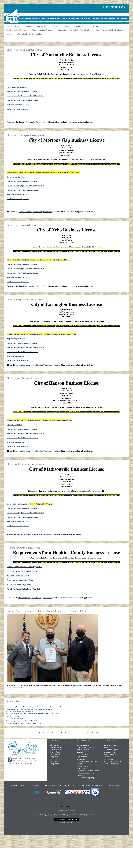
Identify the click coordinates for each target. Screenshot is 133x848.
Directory (55, 26)
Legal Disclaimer (82, 757)
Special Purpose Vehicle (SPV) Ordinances (111, 30)
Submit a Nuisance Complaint (17, 30)
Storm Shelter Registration (112, 761)
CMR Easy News (65, 822)
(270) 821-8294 (112, 7)
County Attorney (55, 754)
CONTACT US (23, 785)
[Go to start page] (39, 733)
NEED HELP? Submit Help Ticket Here (66, 819)
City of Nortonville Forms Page (17, 87)
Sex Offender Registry (111, 750)
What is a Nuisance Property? (42, 30)
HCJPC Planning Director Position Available (19, 711)
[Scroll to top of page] (124, 785)
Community (67, 26)
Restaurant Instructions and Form (18, 105)
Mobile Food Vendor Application (18, 109)
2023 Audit (80, 752)
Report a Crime (109, 747)
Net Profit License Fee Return (18, 575)
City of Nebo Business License (22, 225)
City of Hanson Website (14, 425)
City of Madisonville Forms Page (17, 504)
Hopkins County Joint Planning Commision (35, 122)
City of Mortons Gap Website (16, 177)
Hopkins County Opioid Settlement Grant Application (25, 34)
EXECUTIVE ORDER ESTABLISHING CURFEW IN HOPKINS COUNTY (27, 723)
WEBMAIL (14, 785)
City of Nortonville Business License (24, 50)
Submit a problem (93, 26)
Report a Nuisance (110, 754)
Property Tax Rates (83, 750)
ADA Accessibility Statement (66, 810)
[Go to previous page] (43, 733)
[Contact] (124, 7)
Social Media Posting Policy (14, 718)
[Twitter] (122, 7)
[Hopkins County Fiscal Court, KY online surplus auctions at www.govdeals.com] (77, 792)
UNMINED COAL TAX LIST (114, 785)
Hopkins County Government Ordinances (86, 774)
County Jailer (54, 761)
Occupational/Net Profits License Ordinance (87, 762)
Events (107, 26)
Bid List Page (81, 768)
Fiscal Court (27, 26)
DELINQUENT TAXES (97, 785)
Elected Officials (55, 752)
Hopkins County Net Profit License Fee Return (22, 100)
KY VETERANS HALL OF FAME (51, 785)
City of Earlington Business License (24, 299)
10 (88, 733)
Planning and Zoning (56, 747)
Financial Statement (83, 766)
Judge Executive (54, 745)
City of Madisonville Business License (25, 464)
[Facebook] (103, 7)
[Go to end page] (97, 733)
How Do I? (79, 26)
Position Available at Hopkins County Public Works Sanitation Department (29, 709)
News (17, 26)
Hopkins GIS (108, 757)
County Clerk (54, 757)
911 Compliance (109, 759)
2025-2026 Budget (83, 754)
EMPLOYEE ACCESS (35, 785)
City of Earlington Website (16, 339)
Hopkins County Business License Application (22, 91)
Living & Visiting (42, 26)
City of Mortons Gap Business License (25, 135)
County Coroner (55, 759)
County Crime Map (110, 745)
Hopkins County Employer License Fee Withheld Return (25, 96)
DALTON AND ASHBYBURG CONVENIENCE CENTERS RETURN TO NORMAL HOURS (32, 714)
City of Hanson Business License (23, 378)
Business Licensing (83, 745)
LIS (72, 822)
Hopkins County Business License (23, 547)
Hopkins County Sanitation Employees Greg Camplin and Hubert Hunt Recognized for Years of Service (38, 707)
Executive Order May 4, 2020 (15, 716)
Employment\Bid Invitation (85, 747)
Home (8, 26)
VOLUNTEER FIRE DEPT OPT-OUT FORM (76, 785)
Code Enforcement (56, 750)
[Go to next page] (93, 733)
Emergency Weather (110, 752)
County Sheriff (54, 764)
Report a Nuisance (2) (111, 764)
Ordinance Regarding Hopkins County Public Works (22, 721)
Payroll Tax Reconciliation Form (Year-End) (23, 589)
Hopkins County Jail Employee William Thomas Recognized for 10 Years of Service (48, 611)
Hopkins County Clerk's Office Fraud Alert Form (75, 30)
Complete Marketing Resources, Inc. (85, 815)
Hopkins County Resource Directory (88, 771)
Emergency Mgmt (82, 759)
